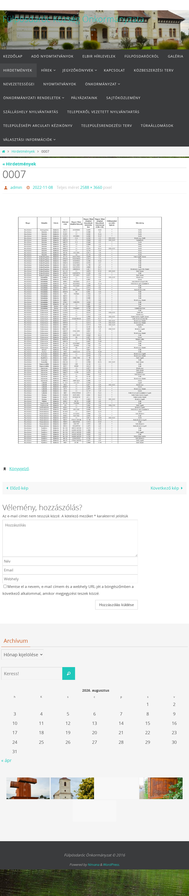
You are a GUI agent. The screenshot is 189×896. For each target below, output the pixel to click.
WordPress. (111, 862)
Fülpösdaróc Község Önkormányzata (73, 19)
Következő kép (165, 485)
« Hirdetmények (19, 164)
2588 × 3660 (91, 187)
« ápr (6, 758)
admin (16, 187)
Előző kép (19, 485)
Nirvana (93, 862)
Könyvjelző (19, 467)
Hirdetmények (23, 151)
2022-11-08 (43, 187)
